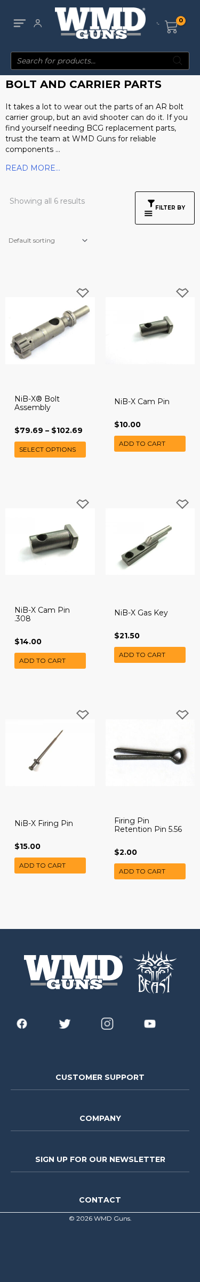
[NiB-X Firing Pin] (50, 752)
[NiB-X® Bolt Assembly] (50, 330)
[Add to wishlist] (83, 293)
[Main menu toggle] (19, 23)
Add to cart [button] (142, 443)
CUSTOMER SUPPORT (100, 1077)
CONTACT (100, 1200)
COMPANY (100, 1118)
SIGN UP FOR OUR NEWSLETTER (100, 1159)
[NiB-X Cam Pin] (150, 330)
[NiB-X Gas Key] (150, 541)
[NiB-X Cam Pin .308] (50, 541)
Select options (47, 449)
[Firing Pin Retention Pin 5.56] (150, 752)
